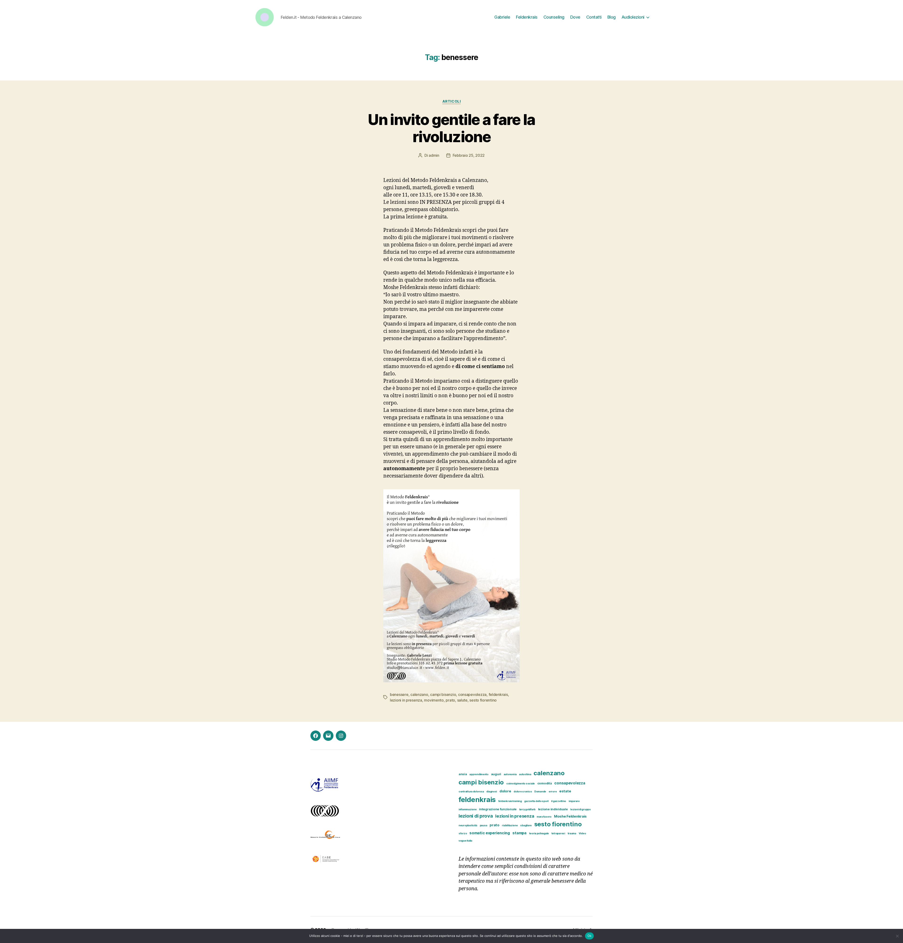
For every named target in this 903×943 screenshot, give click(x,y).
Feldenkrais (527, 17)
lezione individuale (553, 809)
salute (462, 700)
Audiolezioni (633, 17)
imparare (574, 801)
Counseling (553, 17)
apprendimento (478, 774)
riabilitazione (510, 825)
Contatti (594, 17)
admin (434, 155)
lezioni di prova (476, 816)
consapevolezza (472, 694)
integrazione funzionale (498, 809)
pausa (483, 825)
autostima (525, 774)
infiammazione (468, 809)
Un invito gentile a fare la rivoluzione (451, 128)
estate (565, 791)
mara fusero (544, 816)
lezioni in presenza (406, 700)
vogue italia (465, 840)
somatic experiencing (489, 833)
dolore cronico (523, 791)
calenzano (419, 694)
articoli (451, 101)
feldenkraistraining (510, 801)
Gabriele (502, 17)
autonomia (510, 774)
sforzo (463, 833)
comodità (544, 783)
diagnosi (491, 791)
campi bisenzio (443, 694)
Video (582, 833)
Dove (575, 17)
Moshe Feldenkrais (570, 816)
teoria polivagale (539, 833)
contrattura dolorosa (471, 791)
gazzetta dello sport (536, 801)
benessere (399, 694)
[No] (897, 936)
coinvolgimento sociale (520, 783)
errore (553, 791)
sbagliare (526, 825)
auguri (496, 774)
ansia (463, 774)
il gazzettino (558, 801)
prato (450, 700)
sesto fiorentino (483, 700)
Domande (540, 791)
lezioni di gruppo (580, 809)
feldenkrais (498, 694)
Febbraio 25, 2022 (469, 155)
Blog (611, 17)
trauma (572, 833)
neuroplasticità (468, 825)
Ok (589, 936)
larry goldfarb (527, 809)
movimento (434, 700)
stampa (519, 833)
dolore (505, 791)
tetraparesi (558, 833)
